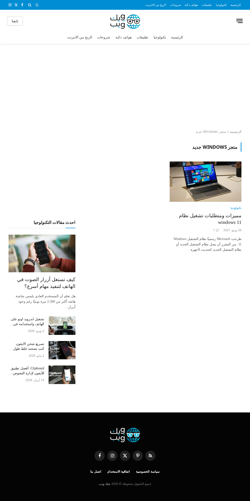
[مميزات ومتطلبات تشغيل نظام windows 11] (205, 181)
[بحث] (29, 5)
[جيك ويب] (125, 21)
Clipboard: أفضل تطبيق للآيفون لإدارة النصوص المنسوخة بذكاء (27, 371)
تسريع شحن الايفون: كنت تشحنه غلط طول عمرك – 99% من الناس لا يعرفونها (27, 346)
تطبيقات (207, 5)
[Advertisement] (125, 87)
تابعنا (15, 21)
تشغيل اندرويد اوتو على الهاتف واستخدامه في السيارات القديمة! (27, 322)
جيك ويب (105, 483)
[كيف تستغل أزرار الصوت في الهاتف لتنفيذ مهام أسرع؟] (42, 253)
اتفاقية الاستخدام (118, 471)
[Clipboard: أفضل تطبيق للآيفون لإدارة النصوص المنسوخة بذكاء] (62, 374)
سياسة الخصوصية (148, 471)
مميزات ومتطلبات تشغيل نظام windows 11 (210, 219)
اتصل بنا (95, 471)
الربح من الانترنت (155, 5)
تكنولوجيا (221, 5)
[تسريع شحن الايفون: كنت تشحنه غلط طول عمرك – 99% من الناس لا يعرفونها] (62, 350)
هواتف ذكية (191, 5)
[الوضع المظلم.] (37, 5)
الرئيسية (235, 5)
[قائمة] (239, 20)
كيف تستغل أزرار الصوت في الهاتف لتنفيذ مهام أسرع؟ (46, 283)
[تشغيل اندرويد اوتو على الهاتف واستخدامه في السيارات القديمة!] (62, 325)
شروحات (175, 5)
